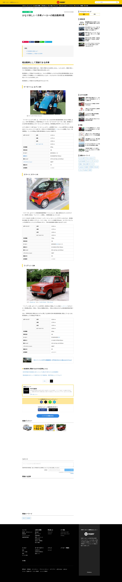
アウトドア (50, 532)
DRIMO (91, 167)
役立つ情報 (37, 542)
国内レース (37, 553)
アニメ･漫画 (24, 551)
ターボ (56, 129)
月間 (94, 14)
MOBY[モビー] (25, 7)
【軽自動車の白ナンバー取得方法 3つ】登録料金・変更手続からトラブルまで (42, 375)
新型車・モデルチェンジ (27, 532)
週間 (84, 14)
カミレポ (49, 550)
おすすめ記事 (82, 161)
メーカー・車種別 (79, 5)
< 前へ (44, 381)
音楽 (23, 553)
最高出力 (25, 156)
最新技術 (24, 533)
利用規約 (72, 473)
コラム (80, 170)
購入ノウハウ (38, 533)
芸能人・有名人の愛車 (84, 164)
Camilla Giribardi (42, 302)
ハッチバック (64, 306)
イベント (71, 5)
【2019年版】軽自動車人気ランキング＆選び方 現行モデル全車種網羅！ (40, 372)
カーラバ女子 (82, 158)
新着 (24, 518)
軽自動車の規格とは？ (33, 51)
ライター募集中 (36, 571)
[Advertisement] (48, 29)
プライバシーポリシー (44, 569)
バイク (92, 164)
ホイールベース (39, 144)
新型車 (86, 167)
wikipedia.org (32, 302)
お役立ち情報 (37, 5)
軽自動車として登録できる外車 (35, 53)
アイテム (62, 535)
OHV (59, 337)
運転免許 (37, 532)
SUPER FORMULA (39, 551)
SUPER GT (37, 550)
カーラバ (95, 161)
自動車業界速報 (25, 537)
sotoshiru (81, 167)
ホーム (25, 5)
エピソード (89, 161)
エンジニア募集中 (44, 571)
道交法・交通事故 (38, 540)
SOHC (57, 244)
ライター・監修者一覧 (26, 571)
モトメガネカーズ (90, 158)
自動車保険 (37, 535)
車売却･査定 (37, 539)
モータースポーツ (64, 5)
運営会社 (24, 569)
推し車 (96, 167)
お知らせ (65, 569)
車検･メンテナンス (39, 537)
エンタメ (56, 5)
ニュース (30, 5)
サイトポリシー (35, 569)
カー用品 (51, 5)
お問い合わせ (59, 569)
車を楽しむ (44, 5)
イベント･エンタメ (26, 535)
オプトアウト (52, 569)
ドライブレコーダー (65, 532)
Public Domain (50, 302)
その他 (86, 5)
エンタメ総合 (25, 555)
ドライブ (49, 533)
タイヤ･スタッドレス (65, 533)
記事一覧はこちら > (34, 394)
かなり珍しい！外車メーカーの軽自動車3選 (44, 7)
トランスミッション (27, 161)
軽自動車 (28, 518)
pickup (85, 170)
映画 (23, 550)
